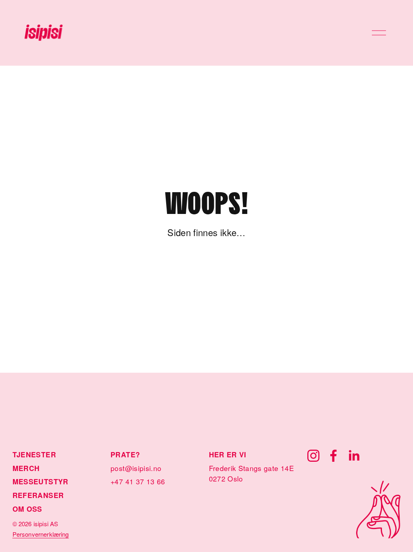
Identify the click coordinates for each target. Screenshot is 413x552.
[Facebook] (333, 455)
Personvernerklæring (41, 534)
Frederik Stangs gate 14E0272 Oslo (251, 473)
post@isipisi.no (136, 468)
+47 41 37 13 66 (138, 481)
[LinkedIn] (353, 455)
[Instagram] (313, 455)
